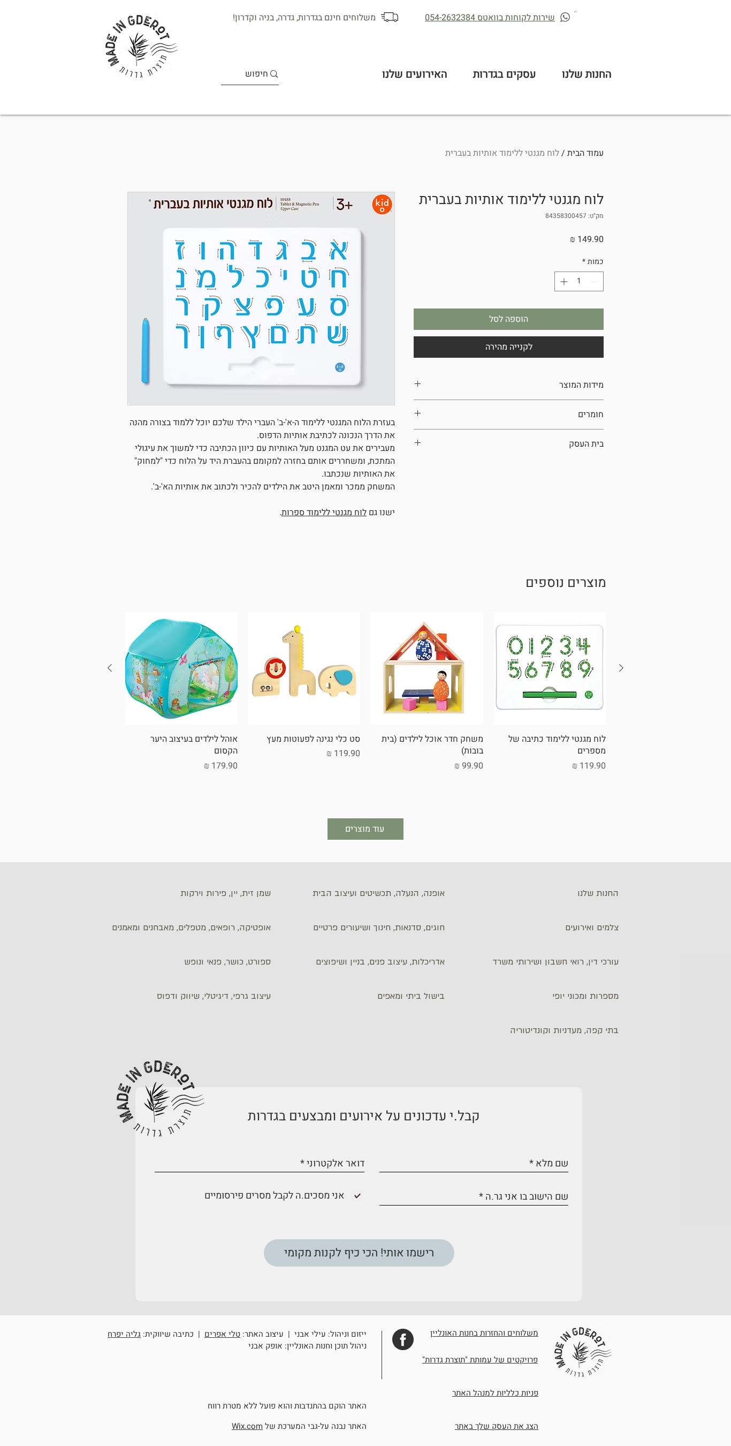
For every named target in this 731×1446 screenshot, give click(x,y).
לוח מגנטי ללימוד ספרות (324, 512)
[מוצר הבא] (109, 667)
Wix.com (247, 1426)
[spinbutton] (579, 281)
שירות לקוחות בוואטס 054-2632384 (490, 17)
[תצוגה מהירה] (550, 668)
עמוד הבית (585, 153)
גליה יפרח (124, 1334)
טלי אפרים (222, 1334)
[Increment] (562, 281)
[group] (365, 706)
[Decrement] (595, 281)
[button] (576, 11)
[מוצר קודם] (621, 667)
